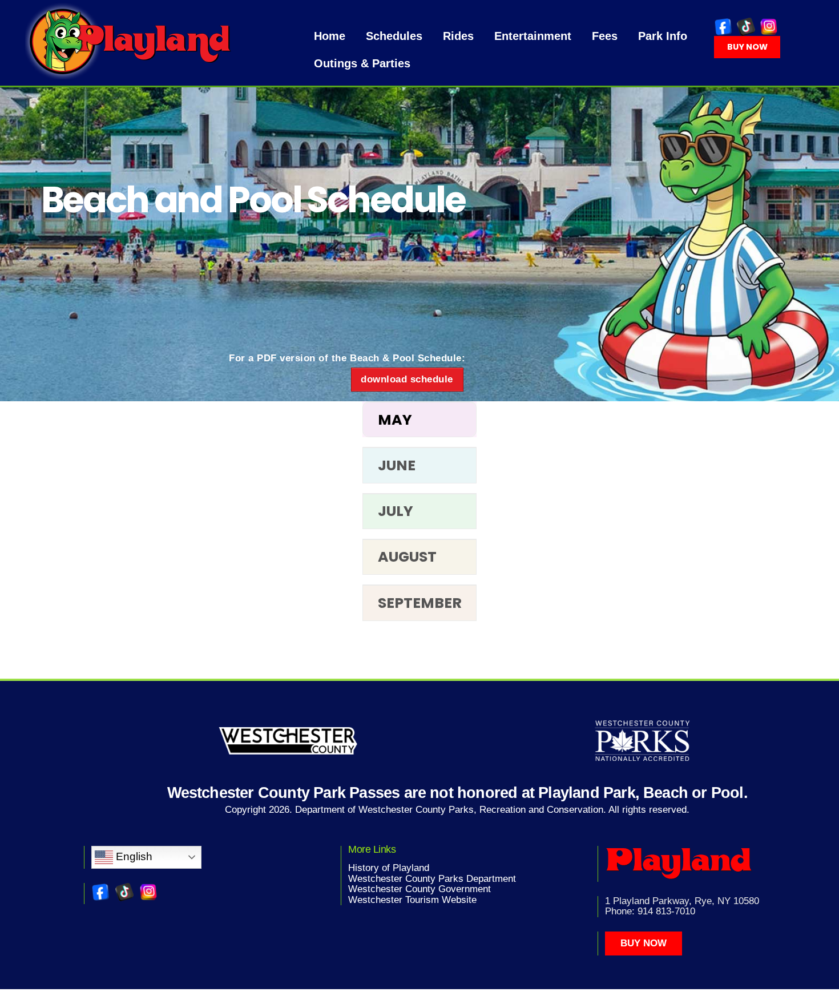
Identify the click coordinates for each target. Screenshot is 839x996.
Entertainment (532, 36)
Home (329, 36)
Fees (605, 36)
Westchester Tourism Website (412, 899)
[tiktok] (746, 27)
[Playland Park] (132, 74)
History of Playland (388, 867)
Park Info (662, 36)
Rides (458, 36)
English (132, 856)
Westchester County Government (419, 889)
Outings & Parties (362, 63)
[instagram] (769, 27)
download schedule (407, 379)
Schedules (394, 36)
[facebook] (723, 27)
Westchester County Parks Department (432, 878)
